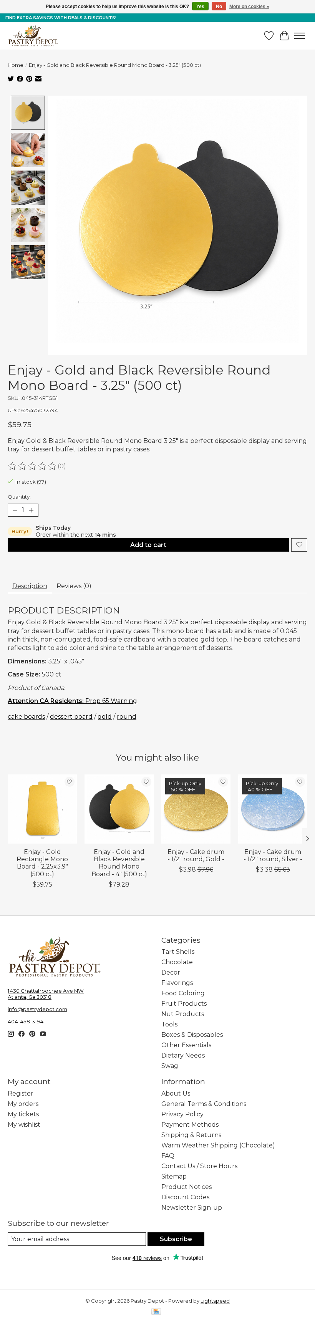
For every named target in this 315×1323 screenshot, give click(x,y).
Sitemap (174, 1176)
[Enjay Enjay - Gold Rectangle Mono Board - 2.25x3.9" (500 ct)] (42, 809)
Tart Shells (177, 951)
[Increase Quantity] (31, 510)
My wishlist (24, 1124)
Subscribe (176, 1239)
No (219, 6)
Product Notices (186, 1186)
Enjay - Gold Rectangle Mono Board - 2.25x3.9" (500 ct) (42, 863)
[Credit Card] (156, 1312)
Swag (169, 1065)
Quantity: (19, 497)
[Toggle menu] (299, 35)
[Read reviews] (33, 466)
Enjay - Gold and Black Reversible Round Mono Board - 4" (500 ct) (119, 863)
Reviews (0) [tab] (73, 586)
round (126, 716)
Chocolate (177, 962)
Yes (200, 6)
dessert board (71, 716)
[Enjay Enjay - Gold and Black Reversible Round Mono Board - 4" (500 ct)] (119, 809)
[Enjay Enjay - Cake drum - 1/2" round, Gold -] (195, 809)
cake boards (26, 716)
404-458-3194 (25, 1021)
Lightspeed (215, 1301)
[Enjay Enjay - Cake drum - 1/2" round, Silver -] (272, 809)
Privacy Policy (182, 1114)
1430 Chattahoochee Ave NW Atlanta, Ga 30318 (46, 994)
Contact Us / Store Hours (199, 1166)
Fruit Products (184, 1003)
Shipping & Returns (191, 1135)
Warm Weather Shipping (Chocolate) (218, 1145)
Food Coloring (183, 993)
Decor (170, 972)
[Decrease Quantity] (15, 510)
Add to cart (148, 545)
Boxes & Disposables (192, 1034)
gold (105, 716)
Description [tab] (29, 586)
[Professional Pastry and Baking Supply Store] (33, 35)
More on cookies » (249, 6)
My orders (23, 1103)
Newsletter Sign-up (191, 1207)
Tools (169, 1024)
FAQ (167, 1155)
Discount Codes (185, 1197)
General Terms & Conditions (203, 1103)
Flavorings (177, 982)
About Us (175, 1093)
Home (15, 65)
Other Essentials (186, 1045)
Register (20, 1093)
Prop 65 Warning (72, 701)
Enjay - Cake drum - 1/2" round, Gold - (195, 855)
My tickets (23, 1114)
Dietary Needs (183, 1055)
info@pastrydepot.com (37, 1009)
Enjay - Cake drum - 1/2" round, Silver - (273, 855)
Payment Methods (190, 1124)
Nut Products (182, 1014)
